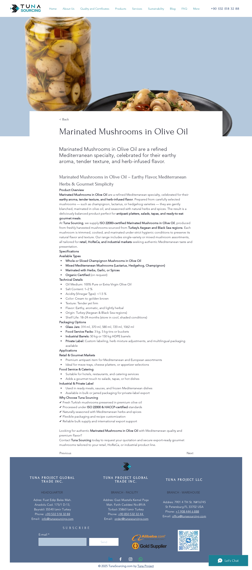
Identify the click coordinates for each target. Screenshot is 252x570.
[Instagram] (130, 559)
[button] (120, 9)
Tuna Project (145, 566)
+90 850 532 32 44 (131, 514)
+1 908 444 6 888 (187, 511)
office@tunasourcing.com (189, 516)
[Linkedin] (110, 559)
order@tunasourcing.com (132, 519)
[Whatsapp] (140, 559)
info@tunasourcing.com (57, 519)
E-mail (43, 534)
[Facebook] (120, 559)
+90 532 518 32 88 (57, 514)
